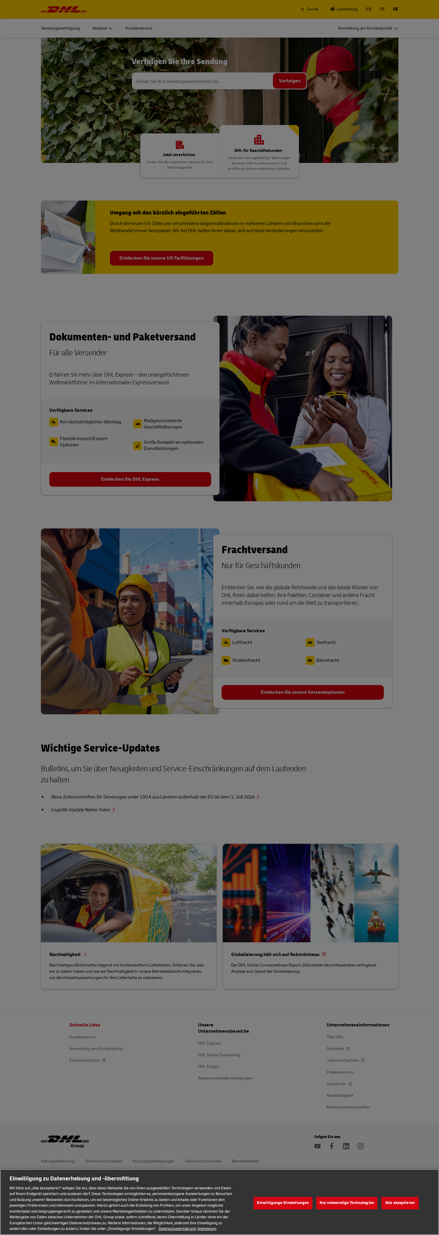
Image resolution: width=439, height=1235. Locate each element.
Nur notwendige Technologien (347, 1203)
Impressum (206, 1228)
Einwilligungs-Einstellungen (283, 1203)
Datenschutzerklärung (177, 1228)
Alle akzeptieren (400, 1203)
